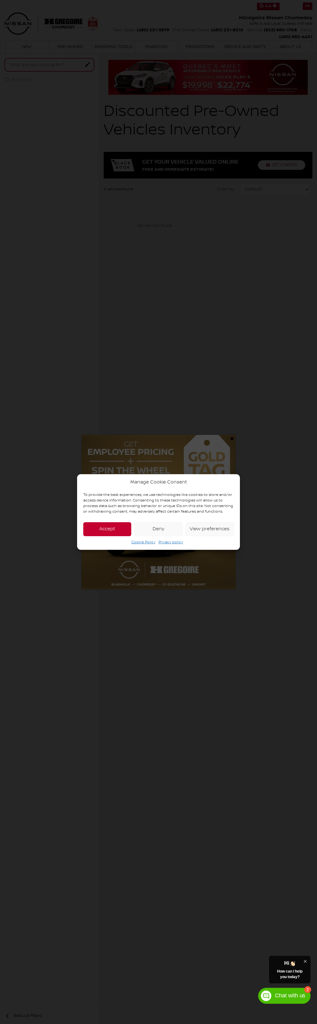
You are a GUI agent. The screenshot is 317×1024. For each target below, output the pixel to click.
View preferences (209, 529)
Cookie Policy (143, 542)
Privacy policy (170, 542)
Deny (158, 529)
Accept (107, 529)
